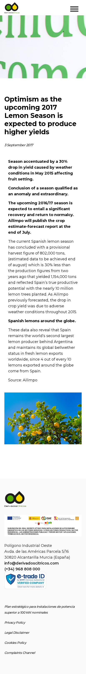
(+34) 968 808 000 (22, 569)
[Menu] (74, 9)
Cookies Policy (15, 643)
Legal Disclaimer (16, 633)
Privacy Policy (14, 622)
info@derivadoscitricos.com (31, 563)
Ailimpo (30, 380)
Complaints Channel (19, 653)
